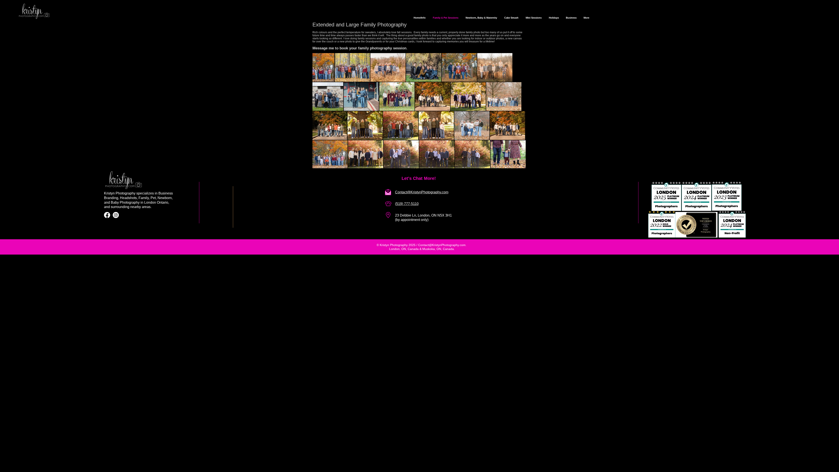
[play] (516, 165)
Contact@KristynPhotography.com (442, 245)
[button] (330, 67)
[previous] (322, 115)
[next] (516, 115)
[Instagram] (116, 215)
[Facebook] (107, 215)
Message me (323, 48)
